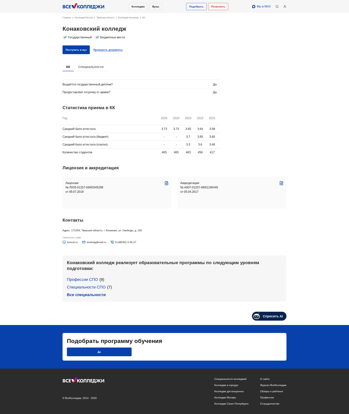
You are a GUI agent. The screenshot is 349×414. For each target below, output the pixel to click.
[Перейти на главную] (84, 6)
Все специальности (86, 294)
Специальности (91, 67)
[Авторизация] (284, 6)
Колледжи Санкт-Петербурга (231, 403)
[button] (196, 6)
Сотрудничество (269, 403)
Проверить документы (108, 49)
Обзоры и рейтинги (271, 391)
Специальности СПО (86, 287)
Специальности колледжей (230, 378)
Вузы (155, 6)
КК (68, 67)
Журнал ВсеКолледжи (273, 385)
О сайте (265, 378)
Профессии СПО (82, 279)
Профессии (267, 397)
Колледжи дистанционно (229, 391)
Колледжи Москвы (225, 397)
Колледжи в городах (226, 385)
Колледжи (138, 6)
